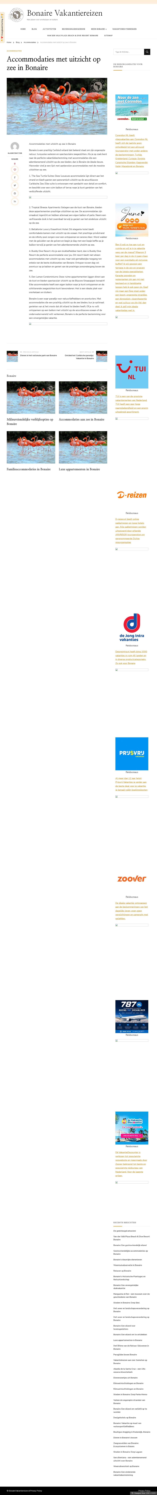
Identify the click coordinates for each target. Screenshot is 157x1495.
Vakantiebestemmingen (124, 29)
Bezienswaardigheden (73, 29)
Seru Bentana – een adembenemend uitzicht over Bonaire (129, 1459)
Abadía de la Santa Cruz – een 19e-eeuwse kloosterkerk (129, 1370)
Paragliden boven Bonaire (125, 1354)
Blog (34, 29)
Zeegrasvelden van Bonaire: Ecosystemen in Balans (126, 1445)
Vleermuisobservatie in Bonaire (127, 1265)
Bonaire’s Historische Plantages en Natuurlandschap (129, 1278)
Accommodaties (14, 51)
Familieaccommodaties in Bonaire (29, 469)
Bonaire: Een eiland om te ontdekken (130, 1334)
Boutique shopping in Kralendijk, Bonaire (131, 1432)
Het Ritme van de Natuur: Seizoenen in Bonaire (131, 1347)
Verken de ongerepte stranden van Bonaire (129, 1402)
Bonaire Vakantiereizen (65, 13)
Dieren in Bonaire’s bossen (125, 1437)
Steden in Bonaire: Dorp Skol (126, 1302)
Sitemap (108, 36)
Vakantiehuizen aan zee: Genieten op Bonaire (130, 1362)
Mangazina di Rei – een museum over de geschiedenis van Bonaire (131, 1296)
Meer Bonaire (98, 29)
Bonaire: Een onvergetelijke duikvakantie (125, 1287)
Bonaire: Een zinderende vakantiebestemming (124, 1474)
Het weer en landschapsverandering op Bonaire (131, 1310)
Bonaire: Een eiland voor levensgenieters (124, 1327)
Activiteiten (49, 29)
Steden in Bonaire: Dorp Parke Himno (130, 1394)
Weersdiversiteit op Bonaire (126, 1466)
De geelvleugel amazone (124, 1231)
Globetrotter (15, 153)
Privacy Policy (36, 1490)
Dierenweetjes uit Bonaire (125, 1377)
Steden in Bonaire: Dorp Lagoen (127, 1452)
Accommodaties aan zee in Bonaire (81, 419)
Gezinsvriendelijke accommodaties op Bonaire (130, 1252)
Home (23, 29)
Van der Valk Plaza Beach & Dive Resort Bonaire (72, 36)
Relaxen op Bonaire (122, 1271)
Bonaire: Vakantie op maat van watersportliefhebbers (127, 1425)
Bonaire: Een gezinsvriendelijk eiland (130, 1245)
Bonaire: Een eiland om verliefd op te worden (130, 1410)
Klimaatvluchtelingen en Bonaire (128, 1383)
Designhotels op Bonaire (124, 1417)
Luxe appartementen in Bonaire (79, 469)
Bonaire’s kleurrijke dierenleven (127, 1259)
